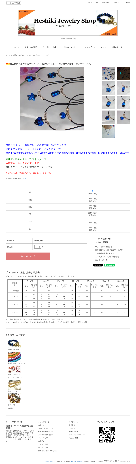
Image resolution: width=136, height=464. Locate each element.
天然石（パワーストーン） (17, 363)
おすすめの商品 (31, 47)
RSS (70, 438)
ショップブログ (43, 447)
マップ (103, 47)
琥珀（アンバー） (14, 405)
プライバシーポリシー (77, 435)
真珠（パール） (13, 391)
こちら (23, 178)
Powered (100, 461)
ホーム (16, 47)
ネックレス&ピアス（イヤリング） (38, 55)
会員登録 (105, 2)
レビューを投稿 (102, 242)
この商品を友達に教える (104, 253)
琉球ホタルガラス (19, 55)
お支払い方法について (46, 428)
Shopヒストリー (70, 47)
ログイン (116, 2)
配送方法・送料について (47, 432)
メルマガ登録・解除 (45, 435)
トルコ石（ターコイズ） (16, 378)
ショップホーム (43, 422)
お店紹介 (41, 441)
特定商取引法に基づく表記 (47, 451)
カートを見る (73, 432)
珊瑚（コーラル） (14, 374)
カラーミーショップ (49, 461)
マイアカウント (92, 2)
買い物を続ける (101, 260)
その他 (10, 408)
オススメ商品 (43, 444)
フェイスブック (89, 47)
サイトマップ (43, 438)
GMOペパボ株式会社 (77, 461)
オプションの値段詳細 (103, 247)
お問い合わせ (117, 47)
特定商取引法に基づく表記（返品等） (109, 250)
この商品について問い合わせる (107, 257)
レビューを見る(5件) (103, 239)
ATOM (75, 438)
